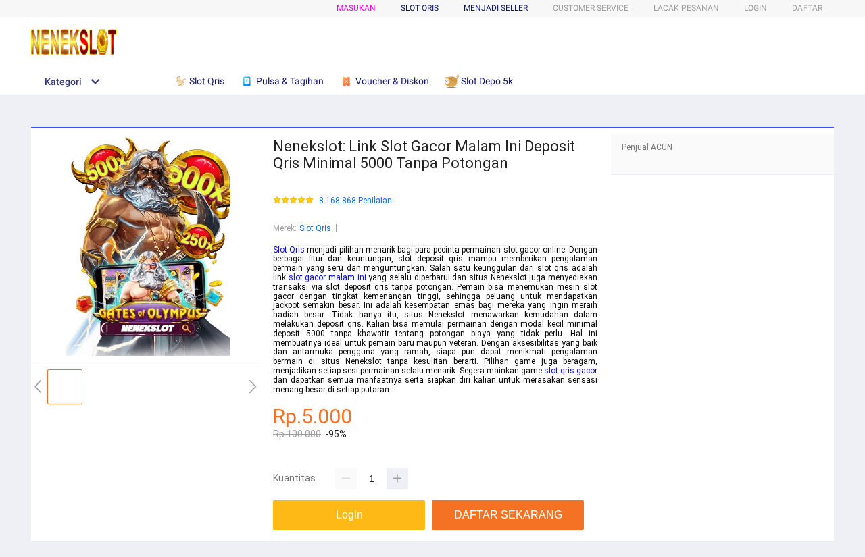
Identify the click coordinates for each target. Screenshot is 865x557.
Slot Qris (315, 228)
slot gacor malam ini (327, 277)
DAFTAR (807, 8)
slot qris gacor (570, 370)
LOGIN (755, 8)
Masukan (356, 8)
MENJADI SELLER (496, 8)
